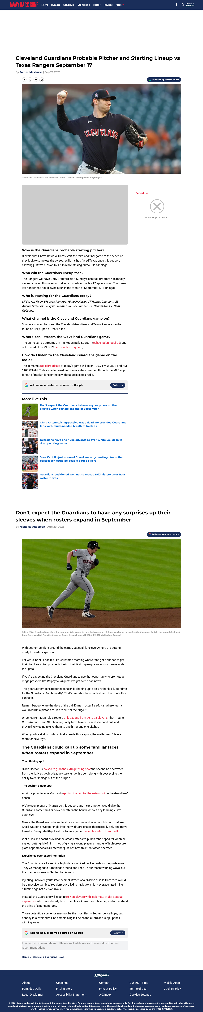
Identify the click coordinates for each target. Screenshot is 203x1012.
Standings (84, 4)
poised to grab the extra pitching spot (67, 769)
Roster (96, 4)
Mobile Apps (172, 982)
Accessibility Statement (71, 994)
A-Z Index (105, 994)
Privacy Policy (108, 988)
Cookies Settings (140, 994)
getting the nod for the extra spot (84, 793)
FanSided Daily (31, 988)
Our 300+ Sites (139, 982)
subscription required (106, 342)
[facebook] (176, 4)
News (44, 4)
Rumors (55, 4)
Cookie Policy (172, 988)
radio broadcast (50, 365)
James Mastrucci (31, 72)
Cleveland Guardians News (48, 957)
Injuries (108, 4)
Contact (104, 982)
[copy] (41, 79)
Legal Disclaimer (32, 994)
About (26, 982)
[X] (183, 4)
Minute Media (23, 1003)
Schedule (68, 4)
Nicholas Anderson (32, 526)
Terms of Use (138, 988)
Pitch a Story (64, 988)
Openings (62, 982)
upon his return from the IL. (102, 831)
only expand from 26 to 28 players (85, 717)
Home (25, 957)
